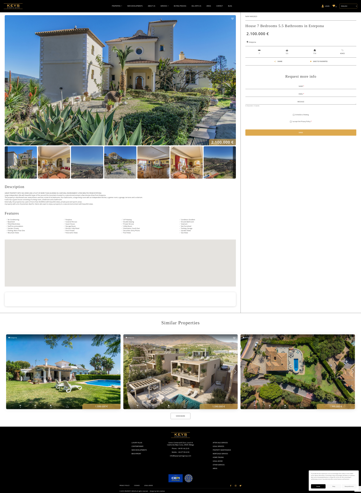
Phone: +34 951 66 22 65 (180, 448)
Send (301, 133)
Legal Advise (218, 461)
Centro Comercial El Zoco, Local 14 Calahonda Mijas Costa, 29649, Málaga (180, 444)
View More (180, 416)
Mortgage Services (220, 454)
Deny (333, 486)
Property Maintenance (222, 450)
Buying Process (180, 6)
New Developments (135, 6)
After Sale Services (220, 443)
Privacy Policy (305, 121)
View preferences (349, 486)
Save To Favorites (320, 61)
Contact (219, 6)
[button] (6, 80)
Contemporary (137, 446)
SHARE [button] (280, 61)
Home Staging (218, 457)
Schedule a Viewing (302, 115)
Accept (318, 486)
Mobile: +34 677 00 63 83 (180, 452)
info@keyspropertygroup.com (180, 456)
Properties (116, 6)
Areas (208, 6)
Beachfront (136, 454)
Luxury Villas (137, 443)
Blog (230, 6)
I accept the (302, 121)
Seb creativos (160, 491)
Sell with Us (196, 6)
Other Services (219, 465)
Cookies (137, 485)
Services (163, 6)
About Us (151, 6)
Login (327, 6)
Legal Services (218, 446)
